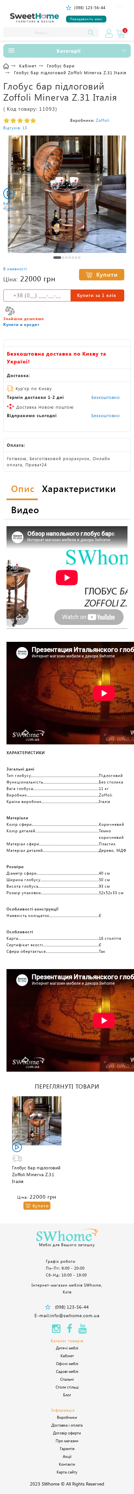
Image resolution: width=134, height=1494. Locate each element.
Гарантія (67, 1448)
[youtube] (82, 1330)
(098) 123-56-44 (89, 7)
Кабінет (67, 1355)
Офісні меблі (67, 1363)
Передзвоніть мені (86, 19)
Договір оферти (67, 1432)
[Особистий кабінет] (109, 33)
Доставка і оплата (67, 1425)
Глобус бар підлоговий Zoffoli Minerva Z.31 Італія (36, 1174)
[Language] (119, 6)
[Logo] (34, 18)
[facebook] (69, 1330)
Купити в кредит (21, 324)
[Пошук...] (92, 32)
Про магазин (67, 1440)
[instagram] (56, 1330)
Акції (67, 1456)
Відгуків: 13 (15, 127)
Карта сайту (67, 1471)
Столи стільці (67, 1386)
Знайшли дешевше (23, 318)
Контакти (67, 1464)
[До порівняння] (10, 311)
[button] (57, 257)
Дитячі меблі (67, 1347)
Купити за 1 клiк (96, 295)
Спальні (67, 1379)
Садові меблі (67, 1371)
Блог (67, 1394)
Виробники (67, 1417)
